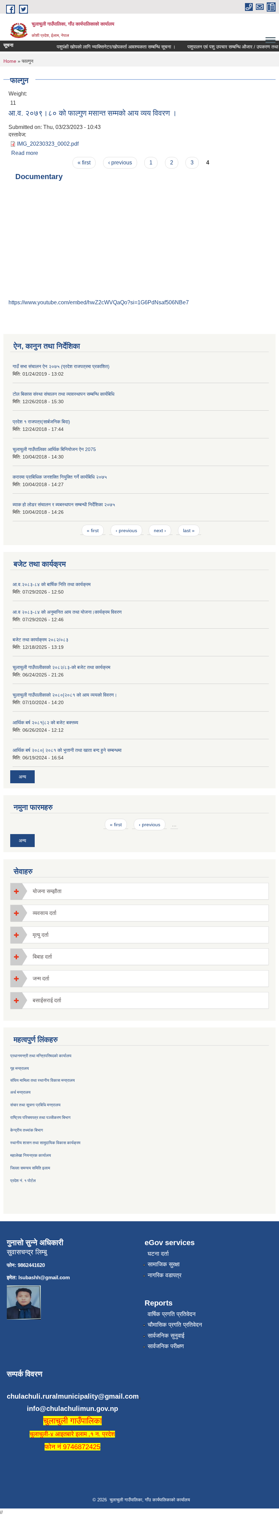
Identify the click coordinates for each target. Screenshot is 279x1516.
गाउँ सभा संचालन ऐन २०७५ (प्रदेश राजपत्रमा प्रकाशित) (61, 366)
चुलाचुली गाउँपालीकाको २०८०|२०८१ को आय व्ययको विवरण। (65, 695)
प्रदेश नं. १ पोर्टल (23, 1180)
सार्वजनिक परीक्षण (166, 1346)
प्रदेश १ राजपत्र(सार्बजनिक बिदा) (41, 421)
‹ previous (120, 162)
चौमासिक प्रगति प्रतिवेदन (175, 1325)
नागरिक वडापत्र (164, 1275)
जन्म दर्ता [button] (41, 978)
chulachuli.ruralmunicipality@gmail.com (73, 1396)
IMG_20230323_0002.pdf (48, 144)
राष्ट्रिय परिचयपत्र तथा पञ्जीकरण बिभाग (40, 1117)
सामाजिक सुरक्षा (164, 1264)
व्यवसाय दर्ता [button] (44, 913)
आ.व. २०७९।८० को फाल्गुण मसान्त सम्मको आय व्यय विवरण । (93, 113)
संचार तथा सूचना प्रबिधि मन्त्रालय (35, 1105)
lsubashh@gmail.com (44, 1277)
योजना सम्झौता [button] (47, 891)
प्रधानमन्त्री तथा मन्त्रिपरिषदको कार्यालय (40, 1055)
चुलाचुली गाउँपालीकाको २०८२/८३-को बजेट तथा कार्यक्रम (61, 667)
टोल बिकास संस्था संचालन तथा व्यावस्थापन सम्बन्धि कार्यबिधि (63, 394)
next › (160, 530)
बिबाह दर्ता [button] (42, 957)
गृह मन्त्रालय (19, 1068)
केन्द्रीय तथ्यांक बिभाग (26, 1130)
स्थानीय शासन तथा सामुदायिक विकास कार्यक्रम (45, 1142)
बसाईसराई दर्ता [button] (47, 1000)
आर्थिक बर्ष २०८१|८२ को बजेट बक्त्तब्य (45, 722)
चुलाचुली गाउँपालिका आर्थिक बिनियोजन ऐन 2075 (54, 449)
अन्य (22, 776)
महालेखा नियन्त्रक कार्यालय (30, 1155)
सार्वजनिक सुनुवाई (166, 1335)
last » (189, 530)
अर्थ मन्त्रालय (20, 1092)
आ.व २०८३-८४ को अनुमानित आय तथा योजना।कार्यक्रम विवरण (67, 612)
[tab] (139, 891)
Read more (24, 153)
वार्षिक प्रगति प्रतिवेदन (172, 1314)
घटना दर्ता (158, 1254)
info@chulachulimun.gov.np (72, 1408)
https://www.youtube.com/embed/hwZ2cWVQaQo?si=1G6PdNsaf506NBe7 (99, 302)
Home (9, 61)
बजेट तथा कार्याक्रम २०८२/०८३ (40, 639)
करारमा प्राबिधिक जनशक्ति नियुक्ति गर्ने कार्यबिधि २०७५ (60, 477)
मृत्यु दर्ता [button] (41, 935)
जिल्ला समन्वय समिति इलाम (30, 1168)
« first (84, 162)
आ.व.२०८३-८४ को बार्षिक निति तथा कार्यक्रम (52, 584)
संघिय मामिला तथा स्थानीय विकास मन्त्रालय (42, 1080)
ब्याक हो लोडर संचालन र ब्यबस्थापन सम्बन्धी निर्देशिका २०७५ (64, 504)
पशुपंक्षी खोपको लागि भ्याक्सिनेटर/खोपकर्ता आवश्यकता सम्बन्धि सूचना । (109, 46)
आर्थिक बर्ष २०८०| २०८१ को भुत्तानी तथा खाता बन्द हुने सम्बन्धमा (67, 750)
